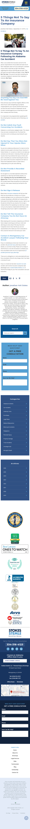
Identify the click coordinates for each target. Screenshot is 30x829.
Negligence (6, 431)
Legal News (6, 419)
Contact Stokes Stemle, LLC (17, 267)
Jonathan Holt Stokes (19, 285)
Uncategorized (7, 446)
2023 (4, 480)
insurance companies (12, 193)
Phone (5, 371)
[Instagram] (16, 648)
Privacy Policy (15, 813)
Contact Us (15, 772)
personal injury (12, 245)
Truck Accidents (7, 442)
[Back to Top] (26, 818)
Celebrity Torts (7, 411)
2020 (4, 491)
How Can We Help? (9, 378)
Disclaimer (22, 813)
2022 (4, 483)
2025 (4, 472)
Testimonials (15, 764)
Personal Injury (7, 435)
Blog (15, 767)
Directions (20, 682)
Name (5, 358)
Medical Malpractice (8, 423)
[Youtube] (12, 648)
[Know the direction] (15, 685)
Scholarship (15, 769)
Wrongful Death (7, 450)
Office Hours (11, 682)
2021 (4, 487)
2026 (4, 468)
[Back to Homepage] (15, 633)
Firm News (6, 415)
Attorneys (15, 755)
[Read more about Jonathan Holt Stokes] (15, 289)
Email (4, 364)
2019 (4, 495)
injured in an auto (21, 264)
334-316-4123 (21, 8)
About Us (15, 753)
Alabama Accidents (8, 403)
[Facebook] (8, 648)
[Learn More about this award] (15, 520)
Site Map (8, 813)
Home (15, 750)
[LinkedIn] (21, 648)
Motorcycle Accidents (8, 427)
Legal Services (15, 758)
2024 (4, 476)
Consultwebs (17, 804)
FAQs (15, 761)
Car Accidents (7, 407)
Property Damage (8, 438)
